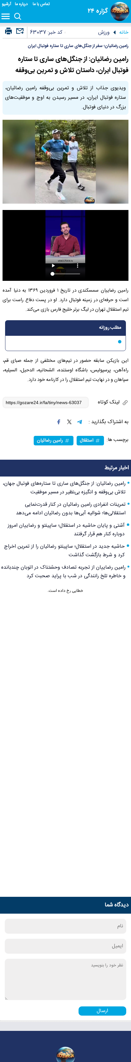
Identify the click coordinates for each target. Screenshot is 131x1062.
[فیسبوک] (59, 422)
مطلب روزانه (110, 328)
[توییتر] (69, 421)
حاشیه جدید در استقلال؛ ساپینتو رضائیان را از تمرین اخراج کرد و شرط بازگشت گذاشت (64, 550)
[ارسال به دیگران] (19, 34)
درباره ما (22, 4)
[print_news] (8, 31)
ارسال (102, 1011)
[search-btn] (18, 16)
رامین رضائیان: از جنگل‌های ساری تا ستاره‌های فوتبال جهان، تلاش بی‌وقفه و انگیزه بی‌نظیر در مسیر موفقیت (64, 488)
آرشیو (6, 4)
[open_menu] (7, 17)
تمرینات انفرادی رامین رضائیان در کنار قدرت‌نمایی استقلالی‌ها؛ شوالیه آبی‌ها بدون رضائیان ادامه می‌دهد (71, 508)
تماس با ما (42, 4)
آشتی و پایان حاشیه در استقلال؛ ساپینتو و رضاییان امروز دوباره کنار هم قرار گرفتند (66, 529)
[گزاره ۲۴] (119, 11)
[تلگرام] (79, 422)
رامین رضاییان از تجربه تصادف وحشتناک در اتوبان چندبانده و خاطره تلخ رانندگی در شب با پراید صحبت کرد (63, 571)
